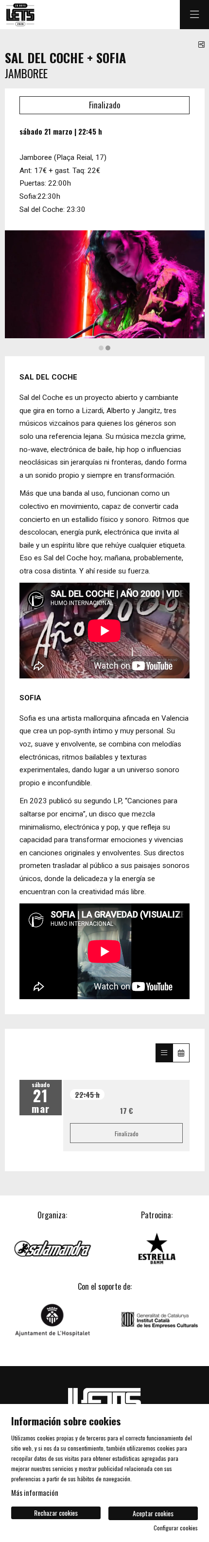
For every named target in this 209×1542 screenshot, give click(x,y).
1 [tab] (101, 348)
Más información (34, 1492)
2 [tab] (107, 348)
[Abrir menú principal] (194, 14)
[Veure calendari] (181, 1052)
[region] (105, 290)
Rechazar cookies (56, 1512)
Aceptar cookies (153, 1513)
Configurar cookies (176, 1528)
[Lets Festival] (19, 14)
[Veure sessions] (164, 1052)
